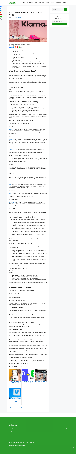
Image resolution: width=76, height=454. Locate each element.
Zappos (10, 129)
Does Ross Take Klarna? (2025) (16, 407)
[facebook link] (66, 428)
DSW (10, 158)
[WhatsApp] (1, 17)
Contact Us (12, 431)
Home (24, 2)
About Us (41, 439)
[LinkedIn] (1, 10)
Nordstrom (11, 139)
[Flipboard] (1, 15)
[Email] (1, 19)
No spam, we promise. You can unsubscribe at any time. (58, 20)
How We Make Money (60, 439)
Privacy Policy (47, 439)
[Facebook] (1, 6)
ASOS (10, 184)
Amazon (11, 193)
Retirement (47, 2)
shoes (28, 73)
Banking (36, 2)
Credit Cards (52, 2)
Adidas (10, 175)
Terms (53, 439)
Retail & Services (58, 2)
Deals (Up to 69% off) (30, 2)
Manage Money (41, 2)
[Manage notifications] (73, 447)
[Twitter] (1, 8)
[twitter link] (64, 428)
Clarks (10, 210)
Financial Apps (16, 8)
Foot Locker (11, 149)
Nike (10, 167)
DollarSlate (12, 2)
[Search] (65, 9)
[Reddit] (1, 13)
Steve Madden (12, 202)
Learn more (29, 44)
